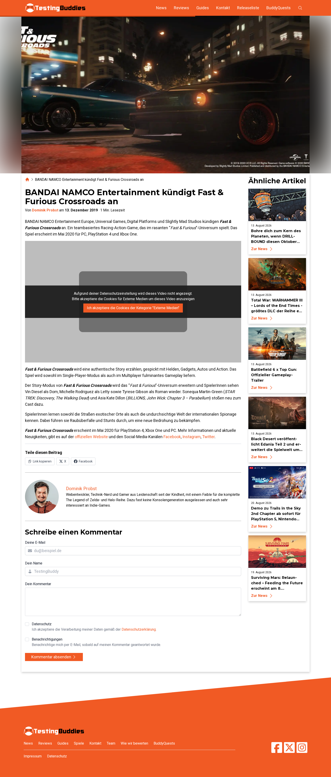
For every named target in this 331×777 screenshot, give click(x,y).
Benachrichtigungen (96, 642)
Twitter (208, 436)
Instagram (191, 436)
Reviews (181, 7)
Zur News (259, 249)
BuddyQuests (278, 7)
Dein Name (33, 563)
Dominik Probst (45, 210)
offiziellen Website (91, 436)
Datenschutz (94, 627)
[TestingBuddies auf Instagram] (302, 748)
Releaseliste (248, 7)
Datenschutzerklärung (139, 629)
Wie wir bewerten (134, 743)
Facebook (172, 436)
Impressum (33, 756)
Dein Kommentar (38, 584)
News (161, 7)
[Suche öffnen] (300, 8)
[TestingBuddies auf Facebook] (276, 748)
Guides (202, 7)
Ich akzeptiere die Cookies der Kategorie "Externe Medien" (133, 308)
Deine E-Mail (35, 542)
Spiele (79, 743)
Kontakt (223, 7)
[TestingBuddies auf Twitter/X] (289, 748)
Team (111, 743)
